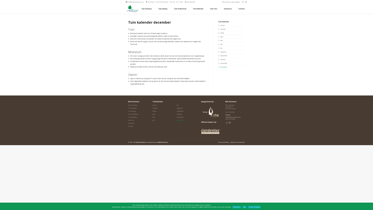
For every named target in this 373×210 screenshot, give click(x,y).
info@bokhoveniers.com (136, 2)
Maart (222, 33)
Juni (221, 44)
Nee (244, 207)
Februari (223, 29)
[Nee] (371, 206)
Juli (221, 48)
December (223, 67)
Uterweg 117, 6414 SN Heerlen (158, 2)
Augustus (223, 52)
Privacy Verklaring (254, 207)
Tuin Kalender (132, 117)
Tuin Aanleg (132, 111)
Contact (130, 126)
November (223, 63)
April (221, 37)
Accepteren (236, 207)
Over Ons (131, 120)
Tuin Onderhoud (133, 114)
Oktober (223, 59)
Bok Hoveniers (132, 105)
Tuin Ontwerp (132, 108)
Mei (221, 40)
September (223, 56)
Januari (222, 25)
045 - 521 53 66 (177, 2)
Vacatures (131, 123)
